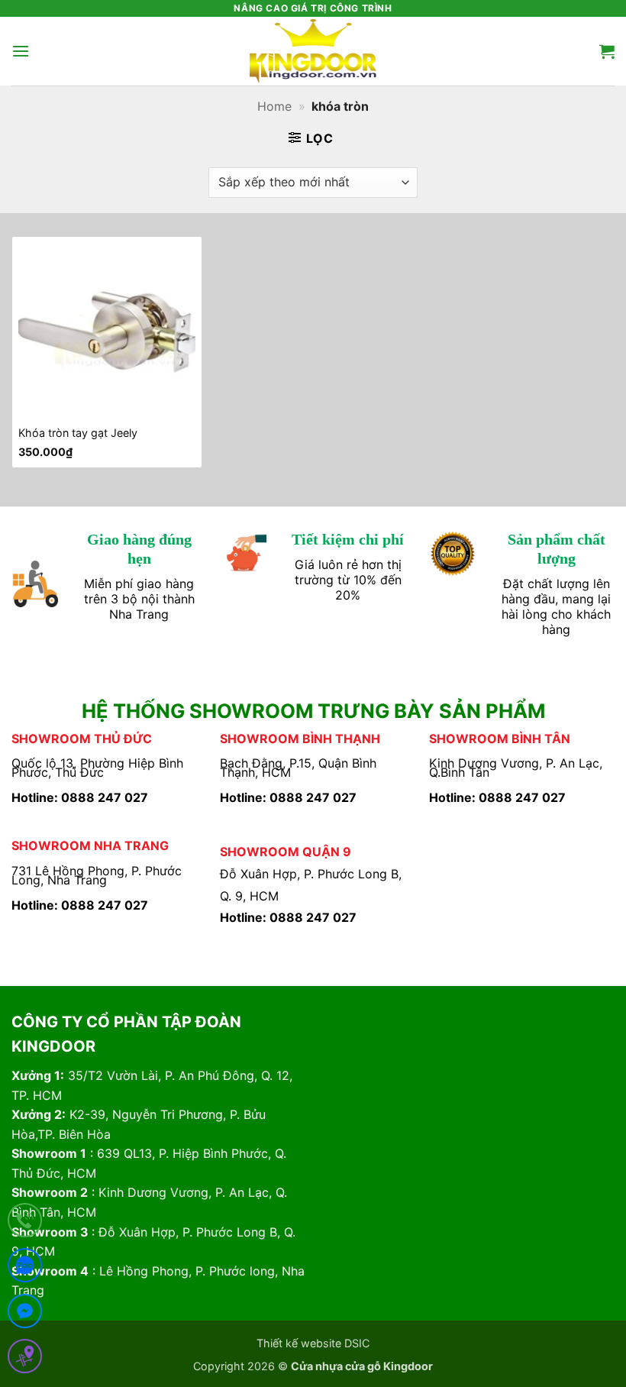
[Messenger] (25, 1314)
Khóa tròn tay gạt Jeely (77, 432)
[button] (20, 51)
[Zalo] (25, 1268)
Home (274, 106)
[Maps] (25, 1359)
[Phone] (25, 1223)
